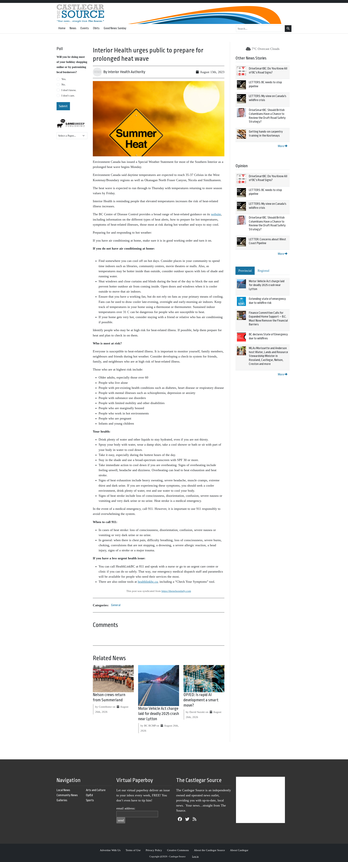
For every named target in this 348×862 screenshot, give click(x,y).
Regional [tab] (263, 270)
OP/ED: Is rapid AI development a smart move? (200, 700)
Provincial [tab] (245, 270)
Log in (195, 856)
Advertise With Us (110, 850)
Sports (90, 800)
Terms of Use (133, 850)
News (73, 28)
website (216, 214)
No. (63, 84)
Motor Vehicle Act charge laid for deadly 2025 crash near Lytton (158, 713)
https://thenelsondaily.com (176, 591)
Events (84, 28)
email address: (125, 808)
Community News (67, 795)
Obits (96, 28)
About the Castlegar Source (209, 850)
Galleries (62, 800)
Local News (63, 790)
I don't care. (68, 95)
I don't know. (68, 90)
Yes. (63, 79)
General (116, 605)
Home (61, 28)
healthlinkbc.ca (148, 581)
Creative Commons (178, 850)
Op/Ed (89, 795)
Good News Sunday (115, 28)
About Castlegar (239, 850)
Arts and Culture (95, 790)
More (281, 146)
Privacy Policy (154, 850)
